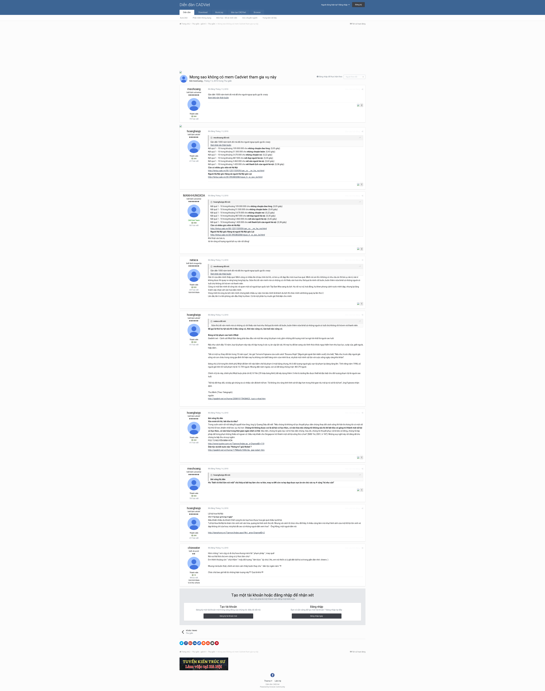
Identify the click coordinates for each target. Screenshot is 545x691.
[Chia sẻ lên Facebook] (186, 643)
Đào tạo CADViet (238, 12)
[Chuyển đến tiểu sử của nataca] (193, 275)
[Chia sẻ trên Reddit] (204, 643)
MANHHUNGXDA (194, 195)
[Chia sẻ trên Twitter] (182, 643)
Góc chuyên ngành (249, 18)
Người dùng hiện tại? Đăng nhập (334, 5)
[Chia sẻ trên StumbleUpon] (208, 643)
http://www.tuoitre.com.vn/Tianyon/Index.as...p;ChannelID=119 (236, 444)
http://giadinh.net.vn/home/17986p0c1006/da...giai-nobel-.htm (236, 450)
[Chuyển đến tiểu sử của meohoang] (183, 79)
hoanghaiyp (194, 131)
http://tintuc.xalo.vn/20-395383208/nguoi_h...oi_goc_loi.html (235, 177)
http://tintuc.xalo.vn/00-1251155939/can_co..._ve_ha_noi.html (236, 171)
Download (203, 12)
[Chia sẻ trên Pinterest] (217, 643)
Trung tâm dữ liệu (270, 18)
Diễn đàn (187, 12)
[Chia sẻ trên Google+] (190, 643)
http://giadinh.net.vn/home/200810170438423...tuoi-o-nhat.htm (237, 399)
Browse (257, 12)
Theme (267, 681)
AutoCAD (184, 18)
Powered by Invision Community (272, 687)
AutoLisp (219, 12)
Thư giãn (228, 81)
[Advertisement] (272, 49)
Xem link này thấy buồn (218, 98)
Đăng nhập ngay (316, 616)
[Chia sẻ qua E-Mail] (212, 643)
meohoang (198, 81)
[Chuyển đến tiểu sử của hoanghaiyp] (193, 146)
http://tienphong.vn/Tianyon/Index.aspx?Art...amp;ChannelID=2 (236, 533)
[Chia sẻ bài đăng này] (362, 89)
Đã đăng (218, 89)
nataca (194, 260)
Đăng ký (358, 5)
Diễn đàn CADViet (195, 4)
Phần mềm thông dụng (202, 18)
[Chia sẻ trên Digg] (195, 643)
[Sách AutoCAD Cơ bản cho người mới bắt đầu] (181, 126)
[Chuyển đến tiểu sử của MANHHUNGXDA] (193, 211)
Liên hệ (278, 681)
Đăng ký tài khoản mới (228, 616)
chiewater (194, 547)
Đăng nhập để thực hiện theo (330, 77)
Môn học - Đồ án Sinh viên (226, 18)
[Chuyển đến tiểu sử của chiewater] (193, 563)
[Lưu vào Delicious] (199, 643)
